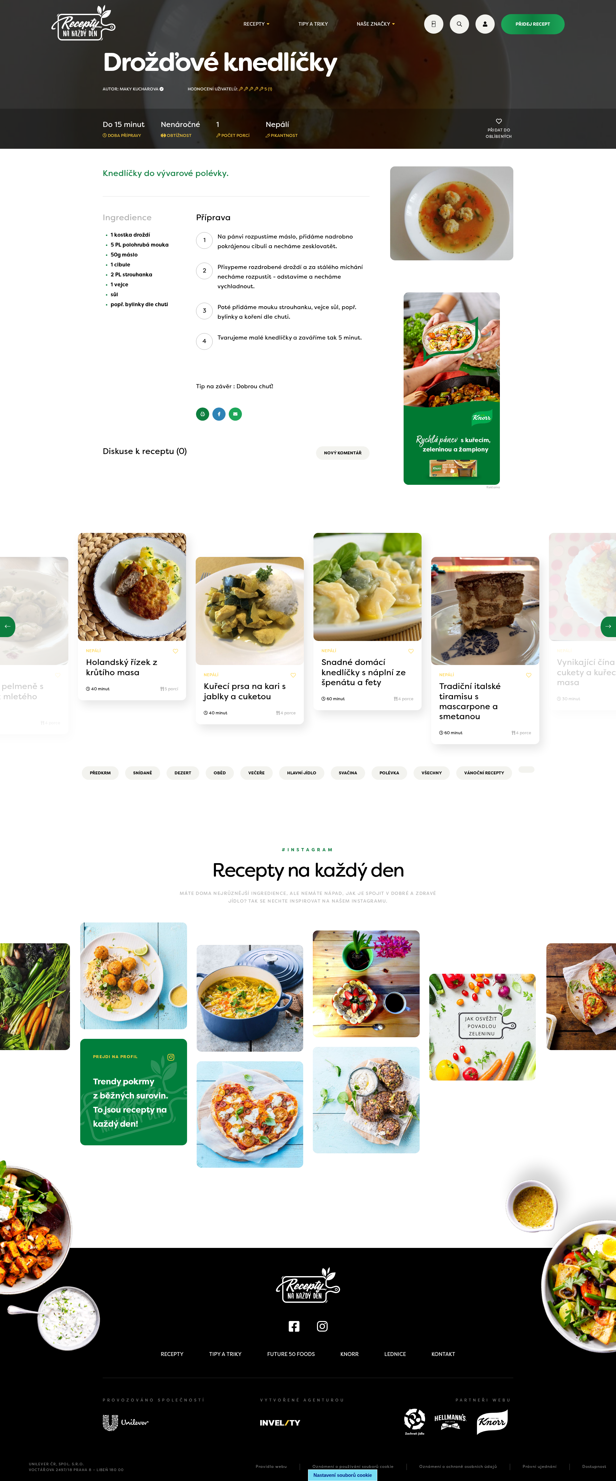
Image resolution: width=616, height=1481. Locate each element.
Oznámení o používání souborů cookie (353, 1466)
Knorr (349, 1354)
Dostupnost (594, 1466)
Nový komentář (343, 453)
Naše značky (373, 24)
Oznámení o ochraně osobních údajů (458, 1466)
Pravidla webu (271, 1466)
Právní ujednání (540, 1466)
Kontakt (443, 1354)
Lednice (395, 1354)
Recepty (254, 24)
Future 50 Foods (291, 1354)
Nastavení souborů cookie (342, 1475)
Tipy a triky (313, 24)
